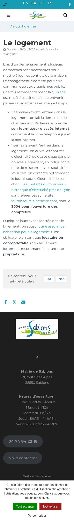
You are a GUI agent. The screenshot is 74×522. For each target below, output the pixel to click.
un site (60, 92)
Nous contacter (22, 458)
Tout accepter (25, 506)
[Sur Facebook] (5, 301)
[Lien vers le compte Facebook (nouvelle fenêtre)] (69, 4)
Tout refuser (50, 506)
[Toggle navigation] (8, 15)
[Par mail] (23, 301)
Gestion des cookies (37, 476)
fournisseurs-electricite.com (34, 201)
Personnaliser (37, 515)
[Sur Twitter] (14, 301)
